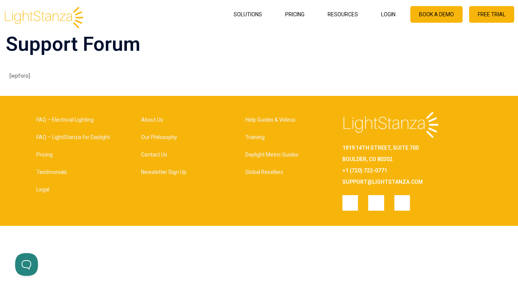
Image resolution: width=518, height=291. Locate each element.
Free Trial (491, 14)
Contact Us (154, 155)
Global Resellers (264, 172)
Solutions (248, 14)
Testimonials (51, 172)
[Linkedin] (376, 203)
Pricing (295, 14)
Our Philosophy (159, 137)
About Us (152, 120)
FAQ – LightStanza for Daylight (73, 137)
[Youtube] (402, 203)
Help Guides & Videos (270, 120)
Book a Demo (436, 14)
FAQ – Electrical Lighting (65, 120)
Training (255, 137)
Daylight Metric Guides (271, 155)
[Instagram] (350, 203)
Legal (42, 189)
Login (388, 14)
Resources (343, 14)
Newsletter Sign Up (164, 172)
